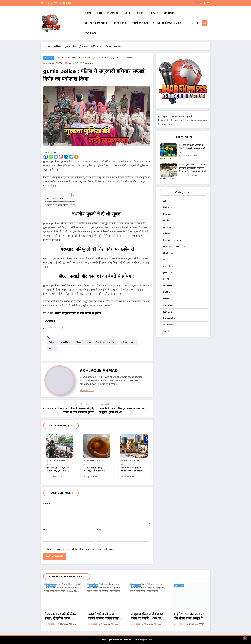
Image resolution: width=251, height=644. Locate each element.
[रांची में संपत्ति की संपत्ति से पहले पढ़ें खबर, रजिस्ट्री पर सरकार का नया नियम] (134, 445)
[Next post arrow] (149, 409)
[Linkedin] (66, 157)
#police (130, 57)
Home (88, 13)
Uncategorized (169, 318)
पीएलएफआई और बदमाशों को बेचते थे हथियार (61, 205)
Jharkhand (112, 13)
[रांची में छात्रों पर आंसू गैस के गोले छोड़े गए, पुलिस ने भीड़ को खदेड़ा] (59, 445)
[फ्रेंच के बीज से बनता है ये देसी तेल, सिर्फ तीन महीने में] (96, 445)
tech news (90, 33)
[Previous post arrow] (44, 409)
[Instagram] (61, 157)
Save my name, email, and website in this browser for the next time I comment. (81, 548)
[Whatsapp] (51, 157)
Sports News (119, 23)
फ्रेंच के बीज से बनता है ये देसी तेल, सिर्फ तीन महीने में (94, 469)
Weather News (140, 23)
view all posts (87, 390)
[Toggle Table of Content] (72, 195)
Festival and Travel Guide (167, 23)
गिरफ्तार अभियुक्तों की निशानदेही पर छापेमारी (61, 202)
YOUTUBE (49, 321)
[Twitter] (56, 157)
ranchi (166, 298)
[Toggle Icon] (204, 23)
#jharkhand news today (102, 57)
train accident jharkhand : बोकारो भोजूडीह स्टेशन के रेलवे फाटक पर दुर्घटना (70, 410)
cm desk (166, 220)
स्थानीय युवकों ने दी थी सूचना (55, 198)
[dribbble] (200, 2)
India (99, 13)
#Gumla (64, 57)
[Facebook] (45, 157)
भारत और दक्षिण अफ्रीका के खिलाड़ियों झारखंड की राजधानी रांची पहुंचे (193, 148)
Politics (139, 13)
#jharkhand (72, 57)
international (168, 266)
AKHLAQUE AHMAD (54, 63)
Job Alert (153, 13)
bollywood (168, 207)
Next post (104, 404)
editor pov (167, 226)
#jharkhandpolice (119, 57)
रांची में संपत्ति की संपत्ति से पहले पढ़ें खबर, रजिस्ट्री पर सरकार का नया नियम (131, 469)
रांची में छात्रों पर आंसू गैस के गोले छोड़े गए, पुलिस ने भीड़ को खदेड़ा (58, 469)
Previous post (87, 404)
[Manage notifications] (245, 638)
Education (169, 13)
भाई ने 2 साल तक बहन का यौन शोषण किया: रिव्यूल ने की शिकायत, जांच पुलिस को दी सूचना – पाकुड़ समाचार (116, 616)
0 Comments (88, 63)
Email (99, 529)
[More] (76, 157)
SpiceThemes (147, 639)
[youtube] (208, 2)
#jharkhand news (84, 57)
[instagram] (204, 2)
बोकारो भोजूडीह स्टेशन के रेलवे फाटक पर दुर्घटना (78, 313)
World (127, 13)
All (164, 200)
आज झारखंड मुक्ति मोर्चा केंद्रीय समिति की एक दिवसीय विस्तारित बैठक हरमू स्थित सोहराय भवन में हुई (192, 168)
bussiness (167, 213)
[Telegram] (71, 157)
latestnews (167, 285)
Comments (47, 503)
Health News (168, 252)
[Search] (192, 22)
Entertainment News (96, 23)
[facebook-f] (197, 2)
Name (45, 529)
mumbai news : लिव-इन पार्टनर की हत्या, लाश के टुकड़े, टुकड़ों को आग (122, 410)
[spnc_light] (198, 23)
